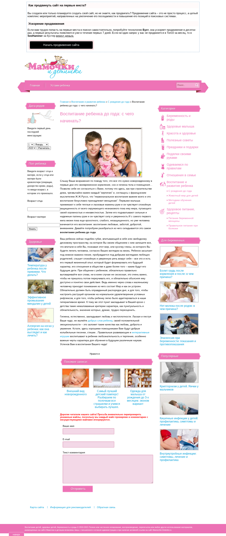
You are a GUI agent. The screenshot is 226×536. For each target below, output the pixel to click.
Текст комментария (74, 452)
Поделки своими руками (179, 155)
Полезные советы (180, 140)
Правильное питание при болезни (183, 227)
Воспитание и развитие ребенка (88, 101)
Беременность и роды (179, 117)
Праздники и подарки (182, 147)
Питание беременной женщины (181, 219)
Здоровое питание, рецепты (181, 211)
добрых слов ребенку (100, 320)
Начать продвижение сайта (61, 44)
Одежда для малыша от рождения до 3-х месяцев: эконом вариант (138, 397)
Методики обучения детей (179, 201)
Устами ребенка (60, 85)
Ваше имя (68, 426)
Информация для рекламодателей (70, 507)
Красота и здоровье (181, 133)
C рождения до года (118, 101)
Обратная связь (106, 507)
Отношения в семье (181, 175)
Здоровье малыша (180, 126)
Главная (35, 85)
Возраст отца (35, 200)
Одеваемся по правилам (177, 166)
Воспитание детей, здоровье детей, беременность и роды (53, 67)
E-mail (66, 439)
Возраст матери (36, 216)
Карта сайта (37, 507)
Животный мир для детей (183, 195)
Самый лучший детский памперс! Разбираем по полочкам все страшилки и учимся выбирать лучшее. (107, 399)
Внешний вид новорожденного (76, 393)
